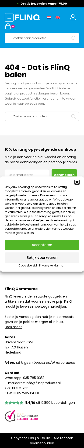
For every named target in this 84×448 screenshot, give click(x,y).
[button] (77, 182)
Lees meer (13, 327)
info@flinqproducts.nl (43, 383)
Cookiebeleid (27, 265)
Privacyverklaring (51, 265)
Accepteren (42, 244)
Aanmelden (64, 174)
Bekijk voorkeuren (42, 257)
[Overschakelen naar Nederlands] (48, 17)
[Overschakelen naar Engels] (57, 17)
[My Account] (73, 17)
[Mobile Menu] (9, 17)
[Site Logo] (27, 17)
